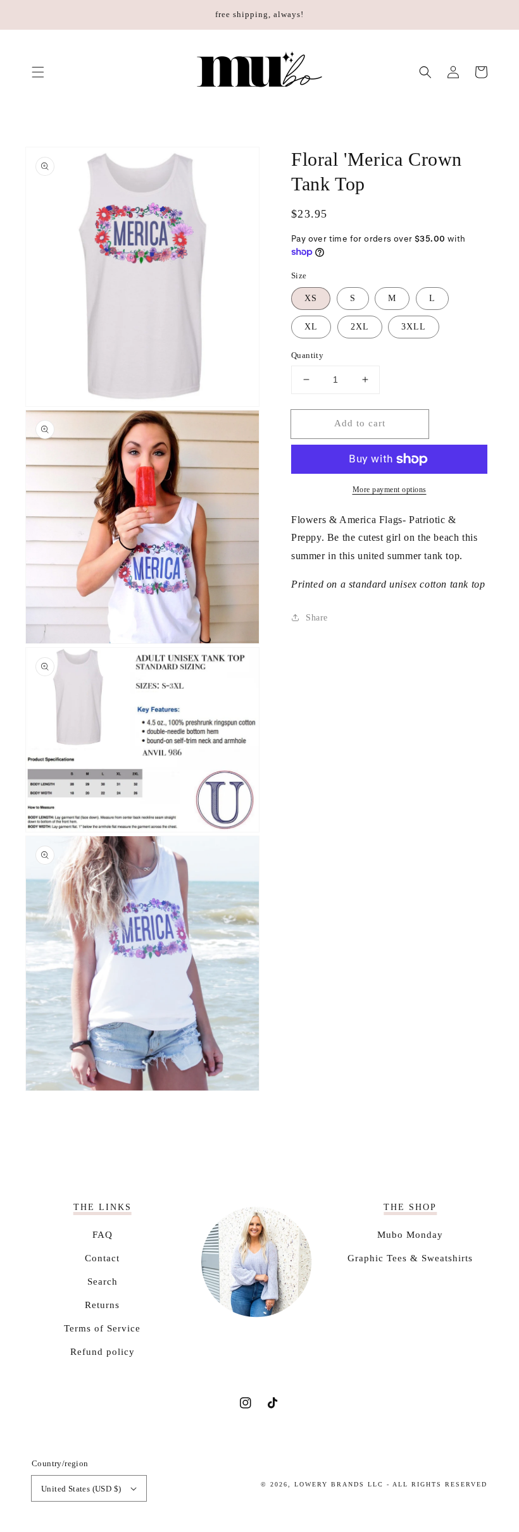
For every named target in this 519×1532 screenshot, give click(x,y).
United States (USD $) (81, 1488)
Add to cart (359, 423)
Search (102, 1281)
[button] (38, 72)
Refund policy (102, 1352)
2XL (360, 326)
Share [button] (317, 617)
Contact (102, 1258)
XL (311, 326)
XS (310, 298)
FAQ (102, 1235)
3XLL (413, 326)
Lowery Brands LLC (339, 1484)
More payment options (390, 489)
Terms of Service (102, 1328)
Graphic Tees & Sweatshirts (410, 1258)
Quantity (307, 355)
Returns (102, 1305)
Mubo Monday (410, 1235)
